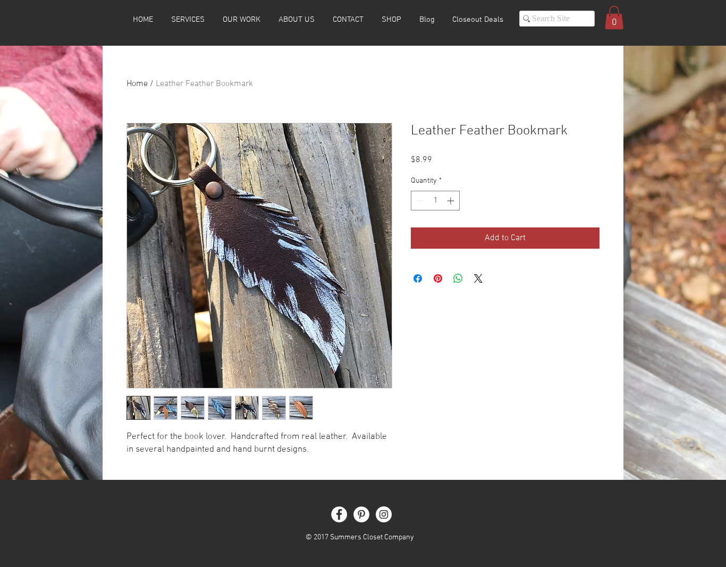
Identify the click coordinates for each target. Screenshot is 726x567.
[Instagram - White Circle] (384, 514)
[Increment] (451, 200)
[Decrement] (419, 200)
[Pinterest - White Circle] (361, 514)
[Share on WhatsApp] (458, 278)
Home (137, 84)
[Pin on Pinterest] (438, 278)
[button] (614, 17)
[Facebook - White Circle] (339, 514)
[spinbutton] (435, 200)
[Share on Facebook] (417, 278)
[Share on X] (478, 278)
